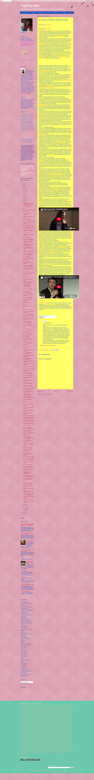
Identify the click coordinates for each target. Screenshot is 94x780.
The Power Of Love (26, 306)
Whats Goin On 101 (26, 256)
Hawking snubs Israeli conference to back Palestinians (27, 473)
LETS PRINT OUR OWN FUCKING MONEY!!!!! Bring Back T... (29, 418)
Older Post (70, 391)
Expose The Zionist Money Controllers (27, 381)
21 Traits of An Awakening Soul (28, 415)
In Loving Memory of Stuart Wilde (28, 411)
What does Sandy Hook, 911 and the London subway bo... (28, 282)
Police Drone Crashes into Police (28, 368)
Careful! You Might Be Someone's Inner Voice (27, 292)
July (24, 198)
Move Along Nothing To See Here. (29, 210)
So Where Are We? (26, 232)
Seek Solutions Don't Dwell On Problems (28, 462)
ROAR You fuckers (26, 348)
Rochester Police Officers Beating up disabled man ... (28, 428)
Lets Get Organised (26, 336)
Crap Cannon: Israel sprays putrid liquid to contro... (28, 383)
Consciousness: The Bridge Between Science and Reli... (28, 266)
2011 (23, 514)
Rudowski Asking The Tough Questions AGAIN (28, 438)
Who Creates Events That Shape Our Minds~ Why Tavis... (28, 248)
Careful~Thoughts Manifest (28, 460)
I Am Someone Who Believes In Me (28, 326)
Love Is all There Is (26, 219)
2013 (23, 188)
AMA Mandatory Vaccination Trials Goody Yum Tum (28, 269)
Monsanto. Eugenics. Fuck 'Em (28, 225)
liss (27, 68)
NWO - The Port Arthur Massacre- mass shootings (27, 550)
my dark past (25, 13)
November (25, 191)
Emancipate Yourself (26, 206)
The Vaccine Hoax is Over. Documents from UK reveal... (28, 397)
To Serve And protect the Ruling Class (28, 223)
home (49, 13)
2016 (23, 182)
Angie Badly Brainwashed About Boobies (28, 364)
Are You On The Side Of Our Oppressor (28, 502)
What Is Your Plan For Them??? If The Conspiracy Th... (29, 273)
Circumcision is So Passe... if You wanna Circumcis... (29, 431)
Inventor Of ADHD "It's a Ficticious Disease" (27, 322)
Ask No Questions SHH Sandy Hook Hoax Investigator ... (28, 254)
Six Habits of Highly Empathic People (28, 217)
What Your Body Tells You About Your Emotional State (29, 476)
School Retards (25, 302)
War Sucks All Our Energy (28, 339)
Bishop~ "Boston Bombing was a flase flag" (29, 350)
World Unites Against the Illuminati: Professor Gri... (28, 483)
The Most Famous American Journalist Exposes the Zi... (28, 423)
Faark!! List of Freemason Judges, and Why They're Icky (27, 585)
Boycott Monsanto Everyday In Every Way (28, 259)
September (25, 195)
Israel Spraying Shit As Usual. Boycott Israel (28, 392)
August (24, 196)
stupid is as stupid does (27, 399)
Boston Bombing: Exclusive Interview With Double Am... (28, 386)
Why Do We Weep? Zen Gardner (27, 413)
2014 (23, 186)
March (24, 506)
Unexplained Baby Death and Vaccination (28, 356)
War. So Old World (26, 435)
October (24, 193)
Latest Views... (24, 570)
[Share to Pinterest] (58, 350)
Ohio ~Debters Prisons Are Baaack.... (28, 486)
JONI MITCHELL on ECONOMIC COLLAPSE (28, 235)
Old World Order (26, 261)
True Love (24, 304)
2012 (23, 512)
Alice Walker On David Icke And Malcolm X (28, 312)
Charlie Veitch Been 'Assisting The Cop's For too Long (28, 204)
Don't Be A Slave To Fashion (28, 375)
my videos (63, 13)
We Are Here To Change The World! (28, 279)
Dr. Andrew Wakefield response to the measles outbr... (28, 494)
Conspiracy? (25, 341)
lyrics (70, 13)
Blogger (65, 770)
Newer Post (40, 391)
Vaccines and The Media (27, 403)
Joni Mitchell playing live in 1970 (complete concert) (28, 228)
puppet (24, 208)
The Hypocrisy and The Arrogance (27, 214)
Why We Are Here (26, 346)
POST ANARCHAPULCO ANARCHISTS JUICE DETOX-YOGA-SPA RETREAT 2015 (27, 525)
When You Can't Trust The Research (27, 454)
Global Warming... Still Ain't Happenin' (28, 450)
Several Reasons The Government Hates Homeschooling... (27, 285)
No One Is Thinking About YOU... (28, 330)
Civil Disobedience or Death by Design (28, 405)
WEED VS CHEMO (24, 591)
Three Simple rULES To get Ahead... (28, 295)
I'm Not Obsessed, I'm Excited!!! (28, 458)
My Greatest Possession (27, 343)
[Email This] (53, 350)
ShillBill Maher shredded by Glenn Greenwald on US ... (28, 373)
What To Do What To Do (27, 447)
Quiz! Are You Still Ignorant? (28, 334)
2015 (23, 184)
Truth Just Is (25, 401)
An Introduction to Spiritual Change (28, 242)
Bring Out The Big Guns (27, 499)
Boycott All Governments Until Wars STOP (28, 408)
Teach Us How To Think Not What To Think (28, 441)
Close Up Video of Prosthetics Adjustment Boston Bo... (28, 230)
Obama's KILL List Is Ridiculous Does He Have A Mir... (28, 470)
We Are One (25, 275)
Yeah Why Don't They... (27, 328)
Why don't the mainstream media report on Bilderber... (28, 239)
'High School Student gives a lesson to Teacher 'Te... (28, 479)
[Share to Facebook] (56, 350)
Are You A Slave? (26, 237)
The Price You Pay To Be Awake (28, 314)
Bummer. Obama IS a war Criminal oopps (28, 359)
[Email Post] (51, 350)
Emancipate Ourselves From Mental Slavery (28, 492)
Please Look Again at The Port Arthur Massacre (26, 534)
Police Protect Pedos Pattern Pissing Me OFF (28, 353)
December (25, 189)
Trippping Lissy (30, 5)
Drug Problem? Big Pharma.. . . (28, 443)
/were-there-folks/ (26, 211)
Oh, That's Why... (26, 332)
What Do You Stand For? (27, 309)
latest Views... (23, 577)
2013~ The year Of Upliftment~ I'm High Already (30, 562)
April (24, 504)
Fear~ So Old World (26, 452)
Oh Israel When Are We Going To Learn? (28, 378)
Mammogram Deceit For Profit (28, 366)
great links (55, 13)
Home (55, 391)
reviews (34, 13)
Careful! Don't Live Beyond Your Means (28, 445)
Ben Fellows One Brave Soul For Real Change (28, 371)
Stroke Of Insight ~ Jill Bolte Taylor (28, 263)
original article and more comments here (48, 345)
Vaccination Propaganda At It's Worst (28, 319)
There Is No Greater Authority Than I (28, 489)
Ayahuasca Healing (26, 271)
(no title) (22, 558)
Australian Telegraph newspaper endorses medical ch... (29, 389)
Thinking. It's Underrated (27, 324)
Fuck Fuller (25, 481)
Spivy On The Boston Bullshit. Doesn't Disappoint (28, 394)
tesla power (25, 301)
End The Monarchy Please (27, 288)
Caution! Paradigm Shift (27, 290)
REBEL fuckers (26, 344)
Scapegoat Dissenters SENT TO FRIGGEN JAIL (28, 361)
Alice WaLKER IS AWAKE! (28, 297)
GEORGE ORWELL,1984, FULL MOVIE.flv (28, 497)
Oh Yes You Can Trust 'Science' (28, 456)
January (24, 510)
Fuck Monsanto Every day (27, 299)
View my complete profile (25, 93)
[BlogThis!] (54, 350)
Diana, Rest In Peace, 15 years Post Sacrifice (30, 541)
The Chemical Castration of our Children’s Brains (28, 245)
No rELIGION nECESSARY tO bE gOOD (28, 433)
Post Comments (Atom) (46, 394)
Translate (29, 683)
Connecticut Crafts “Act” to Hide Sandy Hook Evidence (28, 251)
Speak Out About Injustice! (27, 464)
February (25, 508)
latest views (41, 13)
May (24, 202)
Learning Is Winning (26, 425)
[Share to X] (55, 350)
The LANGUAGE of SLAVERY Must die (28, 316)
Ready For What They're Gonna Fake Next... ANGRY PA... (28, 421)
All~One (24, 308)
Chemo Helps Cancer (26, 337)
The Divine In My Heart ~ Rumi (28, 220)
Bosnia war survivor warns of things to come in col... (28, 467)
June (24, 200)
